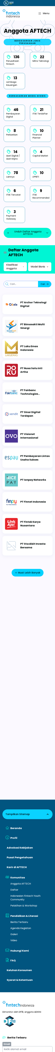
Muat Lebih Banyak (29, 572)
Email (7, 1044)
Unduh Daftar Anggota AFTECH (27, 233)
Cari (43, 284)
